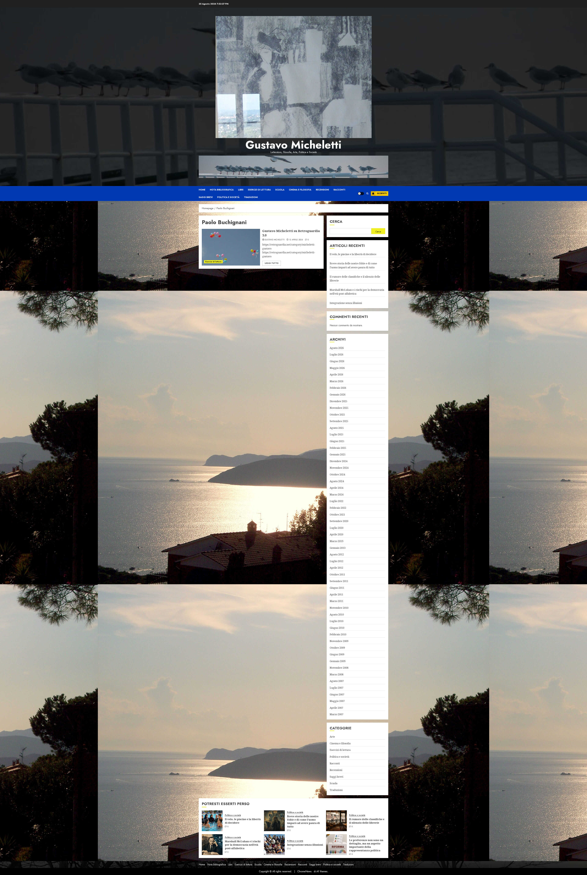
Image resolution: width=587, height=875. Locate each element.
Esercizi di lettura (259, 189)
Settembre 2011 (339, 581)
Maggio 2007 (337, 701)
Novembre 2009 (339, 641)
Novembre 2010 (339, 607)
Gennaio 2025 (337, 454)
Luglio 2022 (336, 501)
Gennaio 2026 (337, 394)
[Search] (367, 193)
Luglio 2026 (336, 354)
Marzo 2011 (336, 601)
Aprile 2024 (336, 487)
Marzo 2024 (336, 494)
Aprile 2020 (336, 534)
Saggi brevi (206, 197)
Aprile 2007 (336, 707)
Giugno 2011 (337, 587)
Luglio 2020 (336, 528)
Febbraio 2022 (338, 507)
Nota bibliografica (222, 189)
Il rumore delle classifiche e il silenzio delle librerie (366, 821)
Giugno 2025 (337, 441)
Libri (240, 189)
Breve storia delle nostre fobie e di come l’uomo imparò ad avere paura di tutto (303, 821)
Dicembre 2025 (338, 401)
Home (202, 189)
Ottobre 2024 (337, 474)
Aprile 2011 (336, 594)
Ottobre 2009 (337, 647)
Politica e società (228, 197)
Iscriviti (382, 193)
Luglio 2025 (336, 434)
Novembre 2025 (339, 408)
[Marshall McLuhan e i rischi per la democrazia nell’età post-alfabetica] (212, 844)
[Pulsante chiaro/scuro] (361, 193)
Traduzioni (251, 197)
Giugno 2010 (337, 627)
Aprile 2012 (336, 567)
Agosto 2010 (337, 614)
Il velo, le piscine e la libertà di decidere (353, 254)
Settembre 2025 (339, 421)
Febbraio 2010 (338, 634)
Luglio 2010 (336, 621)
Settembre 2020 (339, 521)
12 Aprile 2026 (296, 240)
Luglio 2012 (336, 561)
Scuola (279, 189)
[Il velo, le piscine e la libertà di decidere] (212, 820)
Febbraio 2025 (338, 448)
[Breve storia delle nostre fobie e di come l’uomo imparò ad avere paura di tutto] (274, 820)
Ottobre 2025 (337, 414)
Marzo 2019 (336, 541)
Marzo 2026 (336, 381)
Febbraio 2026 (338, 388)
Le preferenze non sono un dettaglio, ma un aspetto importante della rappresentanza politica (366, 845)
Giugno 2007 (337, 694)
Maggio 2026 (337, 368)
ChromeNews (304, 871)
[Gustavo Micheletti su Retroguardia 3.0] (231, 247)
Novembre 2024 (339, 467)
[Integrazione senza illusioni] (274, 844)
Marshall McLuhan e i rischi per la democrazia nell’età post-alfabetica (242, 845)
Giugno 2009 (337, 654)
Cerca (336, 221)
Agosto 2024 (337, 481)
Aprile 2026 (336, 374)
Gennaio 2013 (337, 548)
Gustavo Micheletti (293, 145)
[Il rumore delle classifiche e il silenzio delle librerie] (336, 820)
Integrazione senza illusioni (346, 303)
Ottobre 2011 (337, 574)
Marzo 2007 (336, 714)
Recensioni (322, 189)
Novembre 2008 (339, 667)
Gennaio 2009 (337, 661)
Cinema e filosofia (300, 189)
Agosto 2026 (337, 348)
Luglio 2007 (336, 687)
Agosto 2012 (337, 554)
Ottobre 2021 (337, 514)
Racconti (339, 189)
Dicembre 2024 (338, 461)
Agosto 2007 (337, 681)
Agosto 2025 (337, 428)
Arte (332, 736)
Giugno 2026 (337, 361)
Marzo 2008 (336, 674)
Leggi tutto (271, 263)
